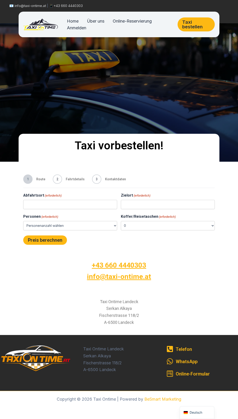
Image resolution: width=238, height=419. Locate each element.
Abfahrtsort (42, 195)
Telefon (184, 349)
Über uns (95, 21)
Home (73, 21)
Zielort (135, 195)
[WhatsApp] (169, 361)
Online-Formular (193, 374)
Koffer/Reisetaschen (148, 216)
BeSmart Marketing (162, 399)
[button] (196, 24)
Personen (40, 216)
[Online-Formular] (169, 373)
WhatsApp (187, 361)
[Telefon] (169, 348)
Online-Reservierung (132, 21)
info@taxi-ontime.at (30, 5)
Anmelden (76, 27)
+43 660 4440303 (68, 5)
